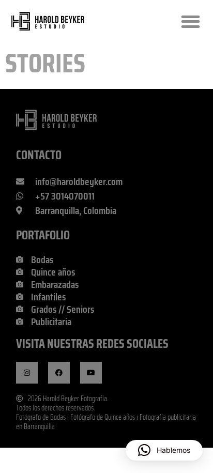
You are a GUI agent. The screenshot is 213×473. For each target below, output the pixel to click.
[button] (190, 21)
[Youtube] (91, 373)
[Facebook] (59, 373)
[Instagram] (27, 373)
